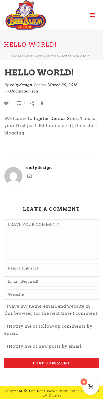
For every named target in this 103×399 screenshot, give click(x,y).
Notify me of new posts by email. (45, 346)
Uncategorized (43, 56)
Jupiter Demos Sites (56, 118)
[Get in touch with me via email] (29, 177)
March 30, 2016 (62, 85)
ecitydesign (21, 85)
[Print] (45, 103)
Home (18, 56)
